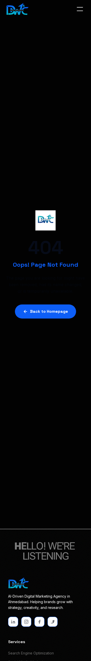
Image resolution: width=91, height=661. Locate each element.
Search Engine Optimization (31, 653)
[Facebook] (39, 622)
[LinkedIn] (13, 622)
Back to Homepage (49, 311)
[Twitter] (53, 622)
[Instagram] (26, 622)
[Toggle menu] (80, 9)
